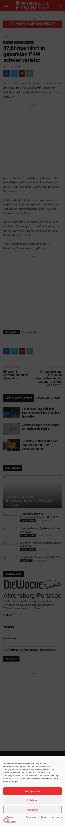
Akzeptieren (32, 791)
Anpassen (32, 809)
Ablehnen (32, 800)
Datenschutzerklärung (36, 817)
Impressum (57, 817)
